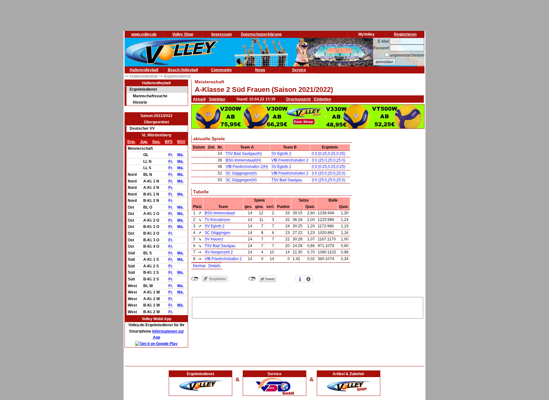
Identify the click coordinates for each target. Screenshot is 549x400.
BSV (181, 142)
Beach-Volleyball (183, 70)
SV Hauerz (214, 239)
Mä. (180, 155)
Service (299, 70)
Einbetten (322, 99)
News (260, 70)
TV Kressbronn (217, 219)
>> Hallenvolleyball (142, 76)
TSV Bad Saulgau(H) (244, 153)
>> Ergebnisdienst (174, 76)
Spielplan (217, 99)
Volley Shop (182, 34)
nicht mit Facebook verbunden (195, 279)
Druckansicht (298, 99)
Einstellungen (308, 279)
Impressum (221, 34)
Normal (199, 266)
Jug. (144, 142)
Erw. (131, 142)
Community (221, 70)
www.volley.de (144, 34)
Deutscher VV (142, 128)
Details (214, 266)
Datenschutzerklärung (261, 34)
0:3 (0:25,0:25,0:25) (328, 153)
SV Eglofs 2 (281, 153)
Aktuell (199, 99)
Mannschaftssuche (150, 96)
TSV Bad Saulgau (286, 180)
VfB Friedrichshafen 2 (289, 160)
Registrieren (405, 34)
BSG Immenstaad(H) (243, 160)
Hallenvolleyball (144, 70)
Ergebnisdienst (143, 89)
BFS (169, 142)
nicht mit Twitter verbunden (252, 279)
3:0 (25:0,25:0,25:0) (328, 160)
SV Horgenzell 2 (219, 252)
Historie (140, 102)
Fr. (170, 155)
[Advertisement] (307, 306)
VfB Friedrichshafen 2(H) (247, 166)
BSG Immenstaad (220, 213)
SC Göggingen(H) (241, 173)
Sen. (156, 142)
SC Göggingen (217, 233)
